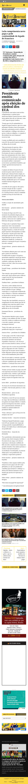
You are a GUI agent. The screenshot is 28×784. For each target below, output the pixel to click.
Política (13, 42)
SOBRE (10, 781)
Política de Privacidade (19, 781)
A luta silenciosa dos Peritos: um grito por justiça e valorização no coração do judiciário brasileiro (13, 66)
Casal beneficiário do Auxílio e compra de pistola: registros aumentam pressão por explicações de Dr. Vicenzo (14, 762)
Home (5, 781)
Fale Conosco (15, 782)
